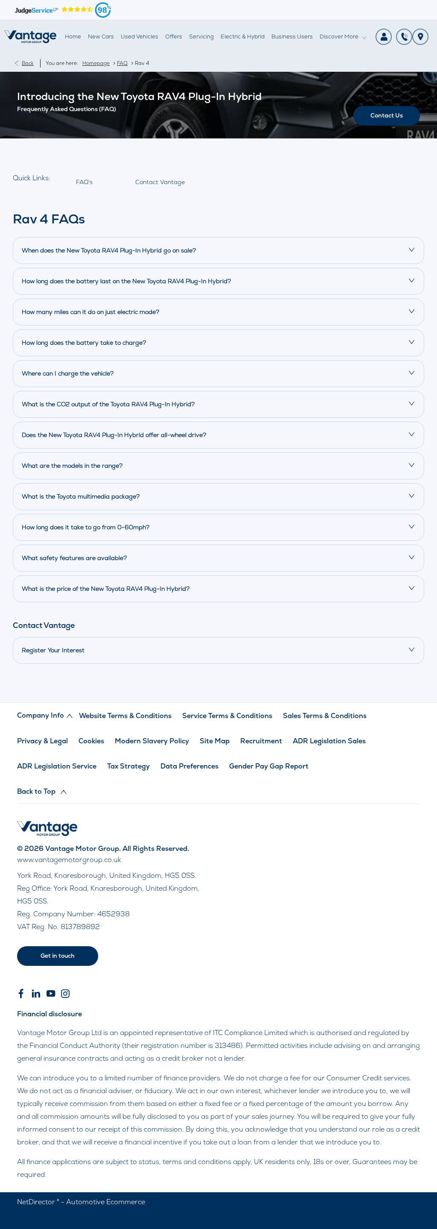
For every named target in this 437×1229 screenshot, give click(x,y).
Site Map (215, 740)
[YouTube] (50, 993)
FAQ (122, 63)
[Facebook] (21, 993)
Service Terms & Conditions (227, 715)
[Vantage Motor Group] (30, 36)
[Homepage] (47, 833)
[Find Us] (420, 37)
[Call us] (404, 37)
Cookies (91, 740)
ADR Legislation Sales (329, 740)
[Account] (384, 37)
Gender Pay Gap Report (269, 766)
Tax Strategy (128, 766)
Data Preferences (189, 766)
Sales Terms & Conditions (325, 715)
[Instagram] (65, 993)
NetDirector (37, 1201)
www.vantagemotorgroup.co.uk (69, 859)
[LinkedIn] (35, 993)
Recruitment (261, 740)
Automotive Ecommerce (105, 1201)
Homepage (96, 63)
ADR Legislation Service (56, 766)
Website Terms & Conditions (125, 715)
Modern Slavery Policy (152, 740)
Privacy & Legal (42, 740)
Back (28, 63)
